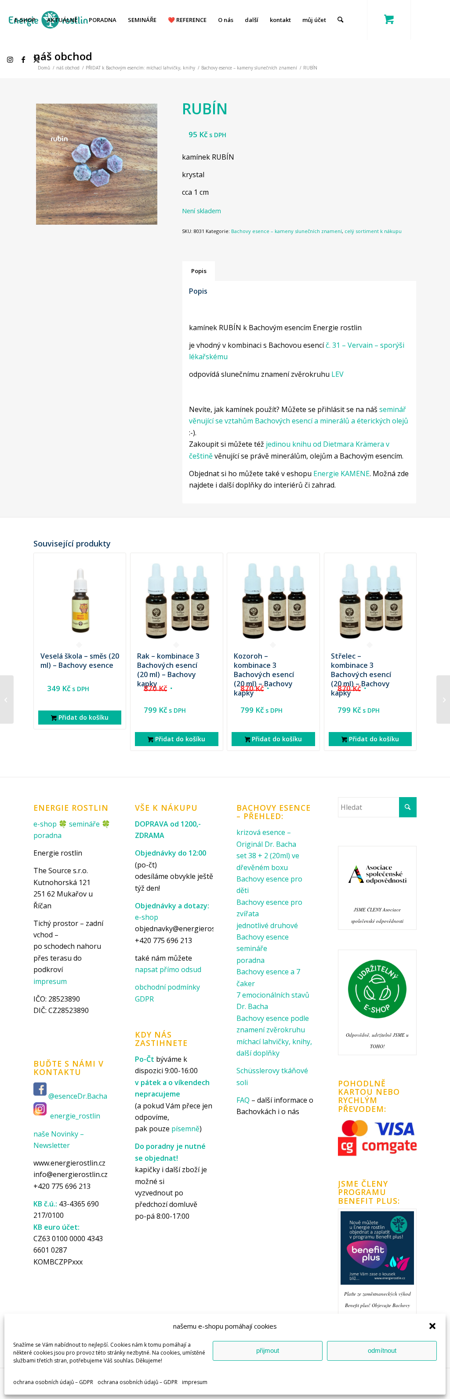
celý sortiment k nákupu (373, 231)
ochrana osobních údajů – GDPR (53, 1382)
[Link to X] (37, 59)
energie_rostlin (75, 1116)
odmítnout (382, 1350)
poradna (47, 835)
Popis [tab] (199, 271)
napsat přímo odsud (168, 969)
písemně (185, 1128)
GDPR (144, 999)
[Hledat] (340, 20)
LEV (337, 374)
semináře (84, 824)
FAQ (243, 1100)
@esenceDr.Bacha (78, 1096)
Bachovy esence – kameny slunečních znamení (286, 231)
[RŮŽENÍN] (443, 699)
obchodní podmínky (167, 987)
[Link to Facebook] (24, 59)
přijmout (267, 1350)
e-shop (45, 824)
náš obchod (62, 56)
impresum (194, 1382)
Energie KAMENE (341, 473)
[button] (432, 1326)
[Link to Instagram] (11, 59)
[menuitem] (25, 20)
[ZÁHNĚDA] (7, 699)
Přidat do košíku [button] (83, 717)
